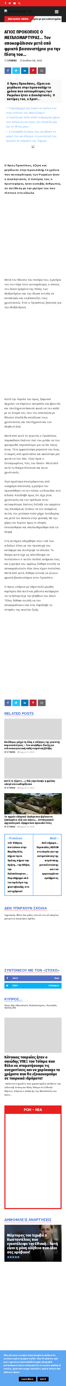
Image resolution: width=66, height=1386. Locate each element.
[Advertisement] (33, 236)
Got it (43, 1379)
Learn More (27, 1379)
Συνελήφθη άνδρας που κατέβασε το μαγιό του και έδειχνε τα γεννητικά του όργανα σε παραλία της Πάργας (31, 136)
